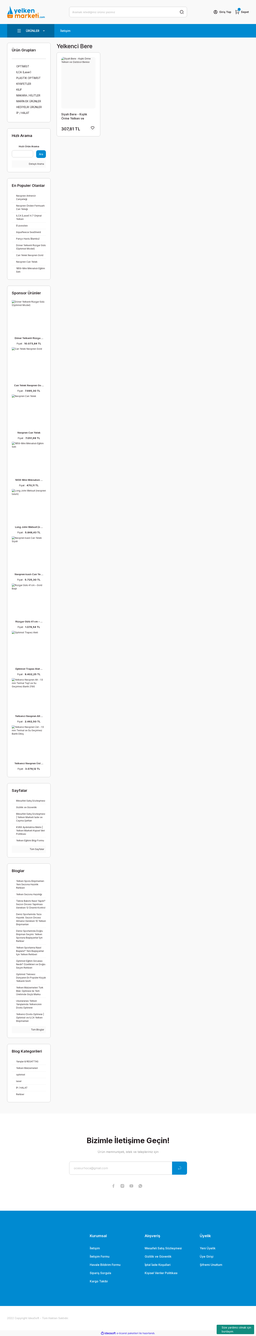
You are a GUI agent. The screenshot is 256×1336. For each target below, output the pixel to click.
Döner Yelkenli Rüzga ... (29, 338)
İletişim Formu (99, 1256)
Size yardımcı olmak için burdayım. (236, 1329)
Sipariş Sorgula (100, 1273)
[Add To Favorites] (93, 128)
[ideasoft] (108, 1333)
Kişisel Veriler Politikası (161, 1273)
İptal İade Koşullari (158, 1265)
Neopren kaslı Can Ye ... (29, 574)
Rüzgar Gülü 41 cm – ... (29, 621)
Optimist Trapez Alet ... (29, 668)
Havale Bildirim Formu (105, 1265)
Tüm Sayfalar (36, 849)
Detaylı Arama (36, 163)
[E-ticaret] (127, 1333)
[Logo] (26, 12)
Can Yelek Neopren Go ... (29, 385)
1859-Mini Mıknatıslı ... (29, 479)
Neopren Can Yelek (28, 432)
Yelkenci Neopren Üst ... (28, 763)
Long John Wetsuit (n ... (29, 526)
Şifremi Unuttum (211, 1265)
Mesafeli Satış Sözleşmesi (163, 1248)
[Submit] (179, 1168)
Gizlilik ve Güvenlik (158, 1256)
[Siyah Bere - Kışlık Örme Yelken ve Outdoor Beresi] (78, 82)
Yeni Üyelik (208, 1248)
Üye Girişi (206, 1256)
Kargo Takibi (99, 1281)
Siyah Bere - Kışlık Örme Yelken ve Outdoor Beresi (74, 116)
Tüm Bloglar (37, 1029)
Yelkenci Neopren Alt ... (29, 716)
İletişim (65, 31)
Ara (41, 154)
